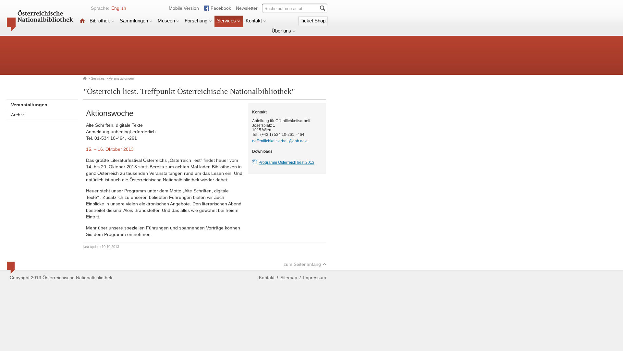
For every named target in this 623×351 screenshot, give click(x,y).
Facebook (221, 8)
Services (226, 20)
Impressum (314, 277)
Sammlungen (134, 20)
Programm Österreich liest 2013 (286, 162)
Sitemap (288, 277)
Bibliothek (100, 20)
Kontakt (254, 20)
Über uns (281, 30)
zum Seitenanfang (302, 264)
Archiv (17, 114)
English (118, 8)
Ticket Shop (312, 20)
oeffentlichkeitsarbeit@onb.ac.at (280, 141)
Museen (166, 20)
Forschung (196, 20)
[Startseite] (82, 21)
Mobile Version (184, 8)
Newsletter (247, 8)
